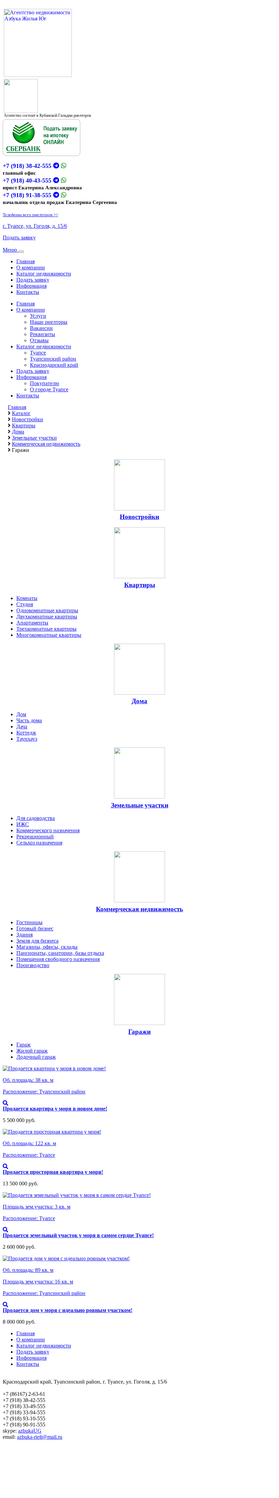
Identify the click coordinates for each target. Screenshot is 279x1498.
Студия (24, 604)
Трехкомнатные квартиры (46, 629)
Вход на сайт (18, 1468)
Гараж (23, 1044)
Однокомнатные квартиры (47, 610)
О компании (30, 267)
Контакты (27, 292)
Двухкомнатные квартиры (46, 616)
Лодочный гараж (36, 1057)
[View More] (5, 1103)
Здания (24, 934)
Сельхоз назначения (39, 843)
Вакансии (41, 328)
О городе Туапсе (49, 389)
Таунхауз (26, 739)
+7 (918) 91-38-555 (27, 195)
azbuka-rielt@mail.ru (39, 1437)
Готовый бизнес (34, 928)
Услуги (38, 316)
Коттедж (26, 733)
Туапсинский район (53, 359)
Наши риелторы (48, 322)
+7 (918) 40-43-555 (27, 180)
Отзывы (39, 340)
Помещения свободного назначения (58, 959)
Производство (32, 965)
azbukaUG (30, 1431)
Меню (10, 250)
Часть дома (29, 720)
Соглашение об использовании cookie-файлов (56, 1480)
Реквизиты (42, 334)
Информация (31, 286)
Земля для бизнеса (37, 941)
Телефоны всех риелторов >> (30, 214)
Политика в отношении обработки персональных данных (70, 1486)
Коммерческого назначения (48, 830)
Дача (21, 726)
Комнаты (26, 598)
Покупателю (44, 383)
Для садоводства (35, 818)
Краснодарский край (54, 365)
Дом (21, 714)
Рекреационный (35, 836)
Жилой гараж (32, 1051)
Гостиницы (29, 922)
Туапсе (38, 353)
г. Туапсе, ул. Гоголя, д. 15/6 (35, 226)
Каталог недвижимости (43, 274)
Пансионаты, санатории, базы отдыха (60, 953)
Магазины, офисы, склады (47, 947)
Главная (25, 261)
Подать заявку (19, 237)
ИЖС (22, 824)
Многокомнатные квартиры (48, 635)
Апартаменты (32, 623)
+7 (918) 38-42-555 (27, 165)
